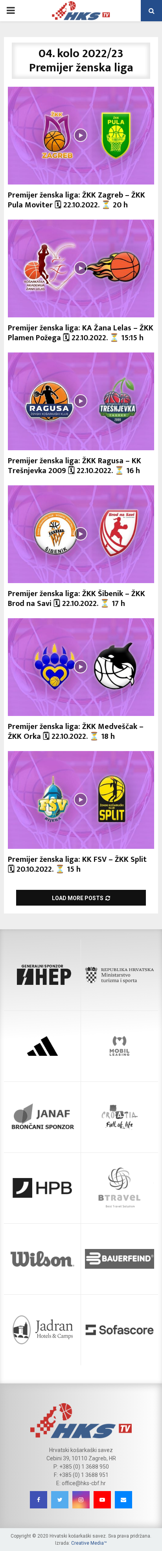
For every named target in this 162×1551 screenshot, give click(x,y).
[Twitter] (59, 1499)
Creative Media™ (89, 1543)
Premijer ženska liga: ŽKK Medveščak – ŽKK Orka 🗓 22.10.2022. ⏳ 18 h (76, 731)
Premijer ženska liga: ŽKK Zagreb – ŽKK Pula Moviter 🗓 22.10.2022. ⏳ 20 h (76, 200)
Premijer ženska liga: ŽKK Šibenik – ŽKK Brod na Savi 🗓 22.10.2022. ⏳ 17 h (76, 598)
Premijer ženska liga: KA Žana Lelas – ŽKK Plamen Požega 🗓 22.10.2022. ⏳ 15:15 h (80, 333)
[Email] (123, 1499)
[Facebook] (38, 1499)
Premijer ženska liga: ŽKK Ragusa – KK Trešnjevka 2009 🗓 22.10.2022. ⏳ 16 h (74, 465)
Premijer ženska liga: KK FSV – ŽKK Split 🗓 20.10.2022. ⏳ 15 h (77, 864)
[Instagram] (81, 1499)
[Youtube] (102, 1499)
